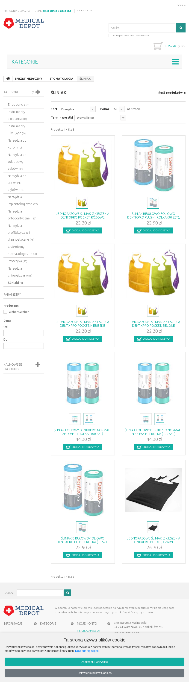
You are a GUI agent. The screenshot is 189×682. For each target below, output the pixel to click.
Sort (54, 109)
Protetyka (17, 261)
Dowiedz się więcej (87, 650)
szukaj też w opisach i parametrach (131, 35)
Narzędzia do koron (17, 144)
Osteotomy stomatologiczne (23, 250)
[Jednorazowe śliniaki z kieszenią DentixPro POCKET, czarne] (154, 490)
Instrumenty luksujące (17, 129)
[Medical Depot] (23, 23)
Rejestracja (84, 10)
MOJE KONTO (87, 623)
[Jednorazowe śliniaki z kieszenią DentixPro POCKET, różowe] (83, 165)
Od (5, 326)
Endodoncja (19, 104)
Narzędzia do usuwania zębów (17, 183)
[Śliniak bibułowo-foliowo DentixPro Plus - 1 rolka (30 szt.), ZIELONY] (154, 165)
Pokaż (104, 109)
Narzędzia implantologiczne (23, 200)
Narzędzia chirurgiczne (20, 272)
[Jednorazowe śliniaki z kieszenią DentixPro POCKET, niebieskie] (83, 274)
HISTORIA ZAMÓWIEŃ (88, 631)
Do (5, 339)
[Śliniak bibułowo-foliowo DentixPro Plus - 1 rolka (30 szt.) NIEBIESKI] (83, 490)
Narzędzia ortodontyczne (22, 215)
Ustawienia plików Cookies (95, 672)
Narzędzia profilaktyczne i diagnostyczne (21, 232)
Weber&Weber (18, 311)
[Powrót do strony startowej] (8, 79)
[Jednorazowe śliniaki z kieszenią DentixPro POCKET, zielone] (154, 274)
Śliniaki (15, 283)
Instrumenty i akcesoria (17, 115)
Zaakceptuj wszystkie (94, 661)
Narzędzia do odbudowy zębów (17, 161)
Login (179, 5)
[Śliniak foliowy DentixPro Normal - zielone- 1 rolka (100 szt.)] (83, 382)
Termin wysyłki (62, 117)
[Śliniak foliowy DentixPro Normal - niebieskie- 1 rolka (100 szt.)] (154, 382)
